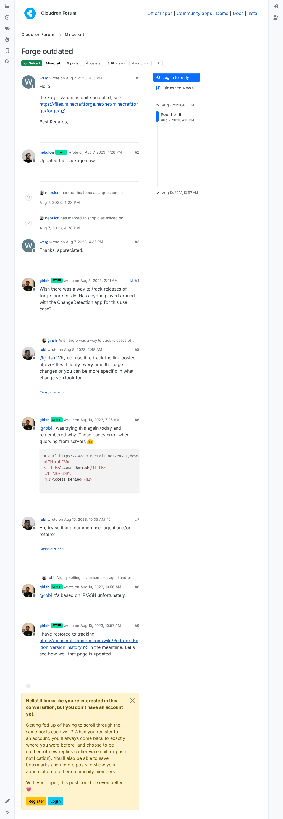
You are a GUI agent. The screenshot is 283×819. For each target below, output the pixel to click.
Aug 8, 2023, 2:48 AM (83, 349)
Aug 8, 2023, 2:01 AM (99, 280)
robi (43, 349)
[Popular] (7, 39)
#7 (137, 519)
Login (55, 801)
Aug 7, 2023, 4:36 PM (84, 242)
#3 (137, 242)
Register (36, 801)
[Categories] (7, 6)
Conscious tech (52, 392)
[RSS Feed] (158, 63)
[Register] (276, 17)
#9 (137, 625)
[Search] (7, 62)
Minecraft (53, 63)
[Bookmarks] (7, 50)
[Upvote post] (126, 136)
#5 (137, 349)
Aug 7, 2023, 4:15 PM (84, 78)
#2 (137, 152)
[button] (7, 801)
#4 (137, 280)
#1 (137, 78)
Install (254, 13)
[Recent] (7, 17)
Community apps (194, 13)
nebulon (47, 152)
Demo (222, 13)
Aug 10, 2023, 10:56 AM (100, 587)
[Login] (276, 6)
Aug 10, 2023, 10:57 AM (100, 625)
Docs (238, 13)
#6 (137, 420)
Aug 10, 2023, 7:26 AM (100, 420)
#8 (137, 587)
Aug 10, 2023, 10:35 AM (84, 519)
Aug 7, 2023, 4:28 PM (103, 152)
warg (44, 78)
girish (44, 280)
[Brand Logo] (30, 13)
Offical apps (159, 13)
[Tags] (7, 28)
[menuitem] (276, 6)
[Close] (132, 700)
